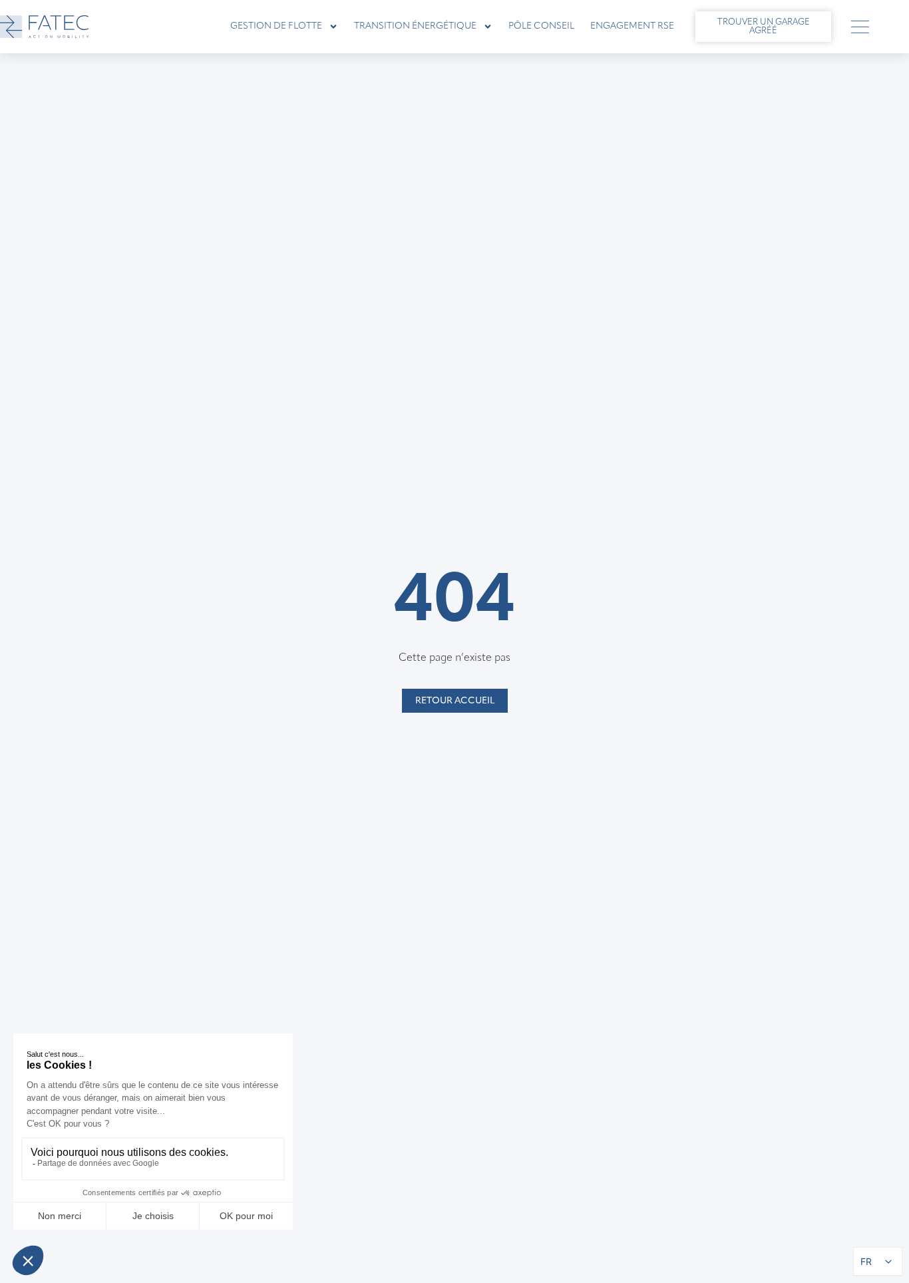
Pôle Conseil (541, 26)
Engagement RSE (632, 26)
